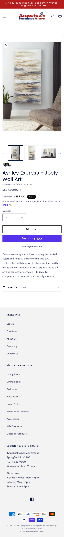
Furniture (12, 331)
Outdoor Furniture (17, 433)
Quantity (6, 210)
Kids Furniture (14, 426)
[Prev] (3, 153)
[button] (4, 16)
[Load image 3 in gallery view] (48, 152)
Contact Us (13, 353)
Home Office (13, 404)
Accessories (13, 418)
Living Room (13, 374)
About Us (12, 338)
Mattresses (12, 396)
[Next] (60, 153)
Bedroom (12, 389)
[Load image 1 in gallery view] (15, 152)
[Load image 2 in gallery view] (31, 152)
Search (10, 323)
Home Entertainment (18, 411)
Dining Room (14, 381)
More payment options (32, 246)
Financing (12, 346)
